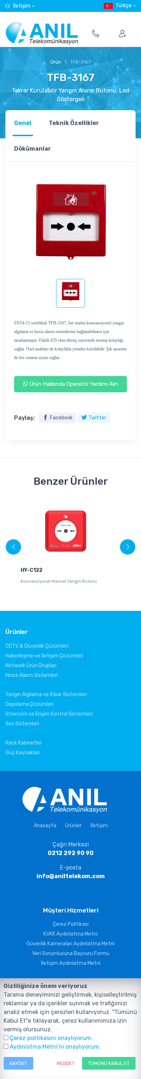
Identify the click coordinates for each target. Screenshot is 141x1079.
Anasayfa (45, 826)
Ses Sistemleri (22, 724)
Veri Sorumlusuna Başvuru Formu (70, 953)
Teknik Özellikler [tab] (74, 123)
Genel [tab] (22, 123)
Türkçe (124, 6)
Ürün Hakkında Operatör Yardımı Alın (73, 384)
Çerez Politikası (71, 924)
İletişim (21, 6)
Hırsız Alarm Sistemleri (31, 675)
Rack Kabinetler (23, 743)
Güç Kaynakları (22, 753)
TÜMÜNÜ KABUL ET (108, 1063)
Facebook (61, 418)
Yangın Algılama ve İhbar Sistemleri (46, 694)
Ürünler (73, 826)
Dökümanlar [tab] (32, 148)
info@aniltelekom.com (71, 876)
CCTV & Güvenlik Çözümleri (37, 646)
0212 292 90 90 (71, 853)
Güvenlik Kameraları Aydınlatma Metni (70, 944)
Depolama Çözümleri (29, 704)
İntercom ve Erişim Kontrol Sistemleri (49, 714)
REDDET (65, 1063)
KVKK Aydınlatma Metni (70, 934)
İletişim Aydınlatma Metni (71, 963)
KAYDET (18, 1063)
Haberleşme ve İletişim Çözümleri (44, 656)
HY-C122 (31, 570)
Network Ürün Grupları (30, 665)
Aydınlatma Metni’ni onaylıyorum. (55, 1046)
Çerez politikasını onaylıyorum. (51, 1038)
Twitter (97, 418)
